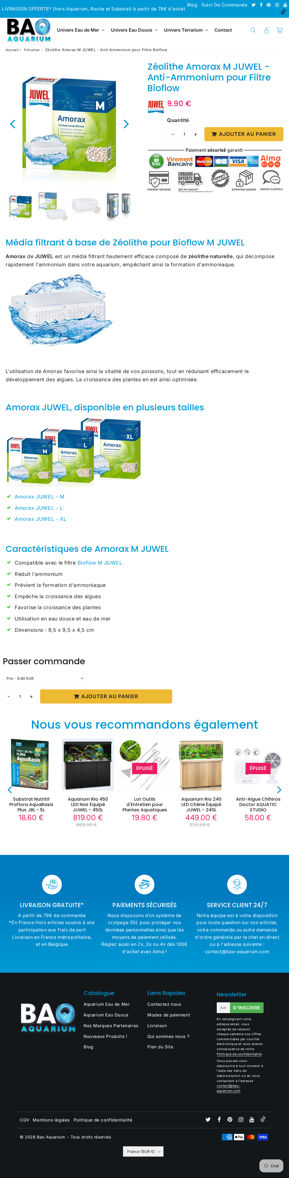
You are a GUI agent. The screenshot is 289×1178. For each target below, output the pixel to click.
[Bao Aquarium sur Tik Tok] (283, 13)
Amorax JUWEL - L (39, 508)
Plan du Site (160, 1046)
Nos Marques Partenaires (111, 1025)
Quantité (178, 120)
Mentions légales (51, 1120)
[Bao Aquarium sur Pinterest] (269, 5)
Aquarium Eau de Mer (107, 1004)
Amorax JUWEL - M (40, 497)
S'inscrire (246, 1008)
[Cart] (279, 30)
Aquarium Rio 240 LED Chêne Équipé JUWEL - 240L (201, 804)
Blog (192, 5)
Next (126, 124)
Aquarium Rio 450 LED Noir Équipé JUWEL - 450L (88, 804)
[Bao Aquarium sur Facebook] (262, 5)
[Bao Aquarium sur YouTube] (285, 5)
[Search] (253, 30)
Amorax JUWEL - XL (40, 519)
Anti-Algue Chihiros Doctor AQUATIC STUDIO (258, 804)
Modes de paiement (168, 1015)
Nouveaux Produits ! (105, 1036)
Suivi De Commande (224, 5)
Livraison (157, 1025)
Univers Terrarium (183, 30)
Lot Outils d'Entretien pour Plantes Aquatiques (144, 804)
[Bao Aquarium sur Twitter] (254, 5)
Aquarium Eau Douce (106, 1015)
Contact (223, 30)
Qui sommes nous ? (168, 1036)
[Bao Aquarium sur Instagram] (278, 5)
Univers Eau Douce (131, 30)
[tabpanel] (20, 206)
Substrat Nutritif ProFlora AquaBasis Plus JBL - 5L (31, 804)
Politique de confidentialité (239, 1054)
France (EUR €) (141, 1151)
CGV (24, 1120)
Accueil (12, 50)
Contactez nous (164, 1004)
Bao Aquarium (51, 1137)
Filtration (32, 50)
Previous (12, 124)
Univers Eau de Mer (78, 30)
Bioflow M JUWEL (100, 563)
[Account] (266, 30)
